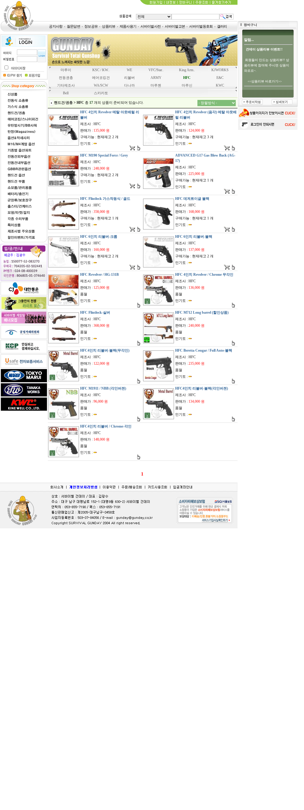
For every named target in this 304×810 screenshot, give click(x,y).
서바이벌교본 (175, 26)
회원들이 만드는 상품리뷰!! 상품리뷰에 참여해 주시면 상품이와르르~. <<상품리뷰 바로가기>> (266, 65)
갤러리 (222, 26)
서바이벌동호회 (201, 26)
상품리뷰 (108, 26)
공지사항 (55, 26)
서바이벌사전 (150, 26)
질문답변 (73, 26)
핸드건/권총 (63, 103)
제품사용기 (128, 26)
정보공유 (91, 26)
